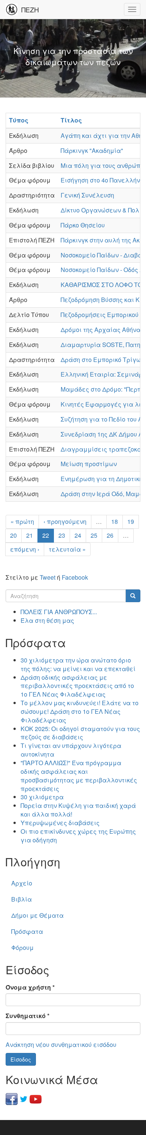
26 (110, 535)
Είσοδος (20, 1059)
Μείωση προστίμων (89, 463)
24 (77, 535)
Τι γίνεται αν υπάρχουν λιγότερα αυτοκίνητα (71, 749)
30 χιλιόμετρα (42, 797)
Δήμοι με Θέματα (37, 915)
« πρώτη (22, 521)
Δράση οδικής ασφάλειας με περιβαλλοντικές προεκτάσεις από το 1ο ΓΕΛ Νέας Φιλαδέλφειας (77, 686)
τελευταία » (67, 549)
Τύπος (18, 120)
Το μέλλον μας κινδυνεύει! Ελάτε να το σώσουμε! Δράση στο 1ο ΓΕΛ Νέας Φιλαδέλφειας (80, 711)
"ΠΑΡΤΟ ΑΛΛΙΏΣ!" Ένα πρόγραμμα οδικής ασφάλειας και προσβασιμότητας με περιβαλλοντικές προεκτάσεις (79, 775)
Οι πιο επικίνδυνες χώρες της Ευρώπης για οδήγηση (78, 835)
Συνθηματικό (27, 1016)
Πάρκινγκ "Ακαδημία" (92, 150)
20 (13, 535)
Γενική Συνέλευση (87, 195)
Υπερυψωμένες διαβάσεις (60, 822)
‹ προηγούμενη (64, 521)
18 (114, 521)
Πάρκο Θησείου (83, 225)
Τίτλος (71, 120)
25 (94, 535)
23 (61, 535)
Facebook (75, 577)
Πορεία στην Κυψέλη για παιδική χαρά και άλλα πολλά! (78, 809)
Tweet (47, 577)
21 (29, 535)
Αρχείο (21, 883)
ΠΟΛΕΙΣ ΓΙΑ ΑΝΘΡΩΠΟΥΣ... (59, 611)
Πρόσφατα (27, 931)
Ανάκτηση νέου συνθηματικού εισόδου (61, 1044)
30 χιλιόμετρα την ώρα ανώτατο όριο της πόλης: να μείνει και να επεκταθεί (78, 664)
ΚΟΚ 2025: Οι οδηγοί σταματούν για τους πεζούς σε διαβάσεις (80, 733)
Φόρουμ (22, 947)
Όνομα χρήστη (30, 987)
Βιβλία (21, 899)
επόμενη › (24, 549)
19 (130, 521)
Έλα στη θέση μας (47, 620)
